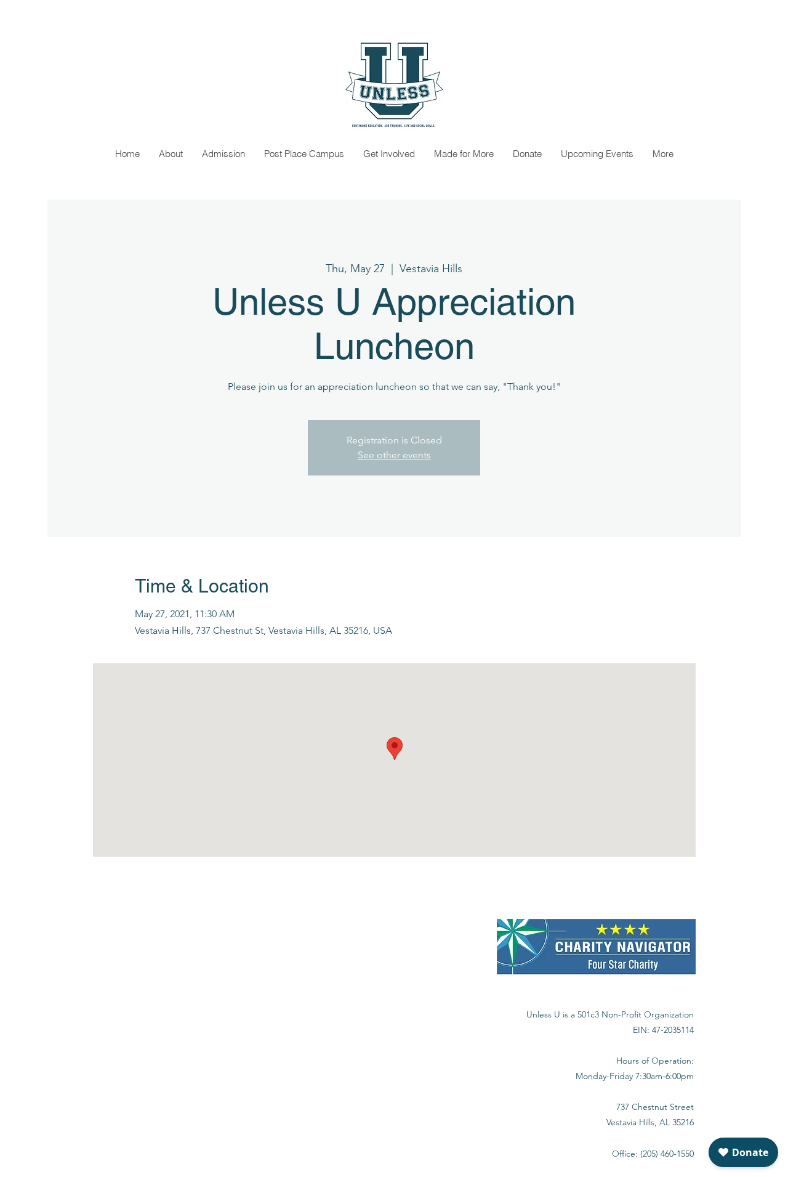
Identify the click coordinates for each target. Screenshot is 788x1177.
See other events (394, 455)
